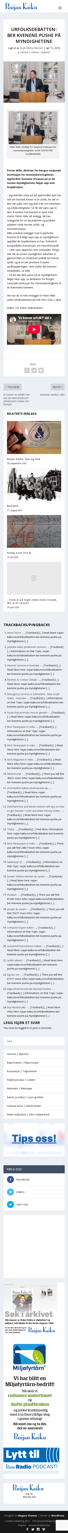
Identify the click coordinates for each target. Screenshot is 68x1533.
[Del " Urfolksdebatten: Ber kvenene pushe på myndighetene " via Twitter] (34, 370)
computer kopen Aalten (20, 927)
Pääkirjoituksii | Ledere (21, 1079)
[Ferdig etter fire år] (34, 531)
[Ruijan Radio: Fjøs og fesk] (34, 437)
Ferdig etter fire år (19, 552)
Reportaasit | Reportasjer (23, 1062)
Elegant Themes (27, 1515)
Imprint (22, 1525)
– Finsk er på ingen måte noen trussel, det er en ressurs (32, 601)
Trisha (10, 829)
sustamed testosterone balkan (24, 946)
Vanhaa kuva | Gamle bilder (24, 1106)
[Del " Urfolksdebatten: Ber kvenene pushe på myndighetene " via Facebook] (27, 370)
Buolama (13, 505)
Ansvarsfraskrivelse (39, 1525)
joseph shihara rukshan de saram (26, 876)
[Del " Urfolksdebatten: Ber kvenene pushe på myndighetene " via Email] (40, 370)
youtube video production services (26, 647)
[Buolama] (34, 484)
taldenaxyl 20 (14, 862)
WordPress (57, 1515)
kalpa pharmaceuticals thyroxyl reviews (29, 989)
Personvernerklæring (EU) (46, 1521)
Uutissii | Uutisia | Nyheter (35, 52)
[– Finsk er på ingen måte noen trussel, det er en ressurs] (34, 578)
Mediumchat (14, 773)
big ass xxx (13, 974)
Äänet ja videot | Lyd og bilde (25, 1097)
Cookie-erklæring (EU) (17, 1521)
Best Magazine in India (20, 759)
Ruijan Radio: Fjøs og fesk (23, 459)
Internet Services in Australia (23, 665)
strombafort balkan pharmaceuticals (27, 788)
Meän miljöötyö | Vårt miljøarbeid (28, 1114)
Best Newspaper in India (21, 726)
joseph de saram (16, 909)
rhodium (12, 894)
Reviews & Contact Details (22, 679)
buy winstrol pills (16, 1007)
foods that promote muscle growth (27, 712)
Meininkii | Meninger (19, 1088)
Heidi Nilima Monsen (31, 48)
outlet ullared (14, 960)
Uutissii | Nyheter (18, 1054)
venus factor (14, 632)
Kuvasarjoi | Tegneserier (22, 1071)
